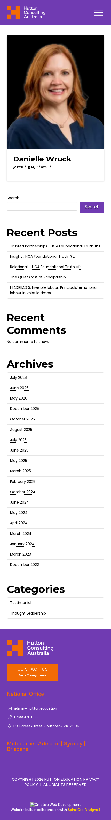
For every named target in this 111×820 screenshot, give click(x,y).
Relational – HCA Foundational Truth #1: (45, 266)
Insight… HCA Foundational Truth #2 (42, 256)
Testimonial (20, 602)
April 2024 (19, 523)
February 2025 (22, 481)
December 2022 (24, 564)
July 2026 (18, 377)
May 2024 (19, 512)
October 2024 (22, 491)
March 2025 (20, 471)
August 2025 (21, 429)
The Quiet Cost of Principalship (38, 277)
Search (13, 198)
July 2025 (18, 439)
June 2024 (19, 502)
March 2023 (20, 554)
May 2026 (18, 398)
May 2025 (18, 460)
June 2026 (19, 387)
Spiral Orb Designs (84, 810)
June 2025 (19, 450)
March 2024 (20, 533)
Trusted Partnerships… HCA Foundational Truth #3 (55, 246)
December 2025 (24, 408)
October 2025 (22, 419)
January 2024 (22, 543)
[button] (98, 12)
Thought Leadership (28, 613)
